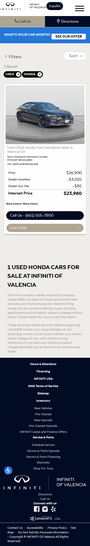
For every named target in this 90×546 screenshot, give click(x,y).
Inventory (43, 401)
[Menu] (80, 9)
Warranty (43, 462)
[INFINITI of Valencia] (23, 5)
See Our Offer (68, 36)
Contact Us (15, 528)
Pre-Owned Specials (43, 426)
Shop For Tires (43, 468)
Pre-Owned (43, 414)
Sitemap (43, 393)
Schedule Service (43, 445)
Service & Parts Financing (43, 457)
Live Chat (18, 228)
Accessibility (35, 528)
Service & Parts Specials (43, 451)
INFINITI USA (43, 379)
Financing (43, 371)
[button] (8, 470)
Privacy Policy (57, 528)
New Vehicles (43, 408)
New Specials (43, 420)
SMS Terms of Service (43, 386)
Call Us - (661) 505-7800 (32, 215)
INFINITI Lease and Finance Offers (43, 432)
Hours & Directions (43, 364)
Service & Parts (43, 437)
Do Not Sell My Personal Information (43, 532)
